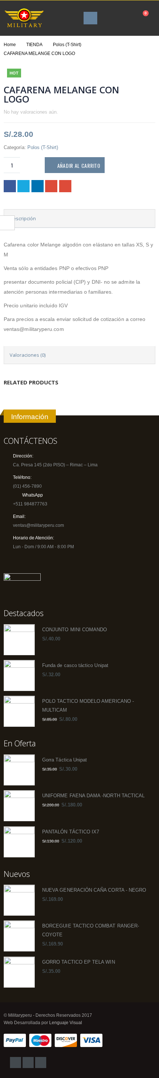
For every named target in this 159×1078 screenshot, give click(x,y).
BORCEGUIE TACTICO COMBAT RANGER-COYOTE (90, 930)
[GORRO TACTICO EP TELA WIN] (19, 972)
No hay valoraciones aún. (31, 112)
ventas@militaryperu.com (38, 525)
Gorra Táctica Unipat (64, 760)
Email (65, 186)
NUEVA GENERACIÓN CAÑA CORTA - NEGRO (94, 890)
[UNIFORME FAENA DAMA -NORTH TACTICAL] (19, 805)
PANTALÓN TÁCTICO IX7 (70, 832)
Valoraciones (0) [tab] (27, 355)
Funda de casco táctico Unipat (75, 665)
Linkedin (40, 1062)
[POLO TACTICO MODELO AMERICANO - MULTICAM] (19, 711)
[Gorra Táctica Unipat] (19, 769)
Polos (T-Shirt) (42, 147)
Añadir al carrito (79, 165)
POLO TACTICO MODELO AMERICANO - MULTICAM (88, 706)
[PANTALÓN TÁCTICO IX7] (19, 841)
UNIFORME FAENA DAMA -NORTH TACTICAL (93, 795)
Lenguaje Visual (65, 1022)
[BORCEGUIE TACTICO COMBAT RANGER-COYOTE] (19, 935)
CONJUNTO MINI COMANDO (74, 629)
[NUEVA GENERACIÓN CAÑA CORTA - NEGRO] (19, 900)
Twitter (23, 186)
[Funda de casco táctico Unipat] (19, 675)
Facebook (10, 186)
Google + (51, 186)
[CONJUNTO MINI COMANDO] (19, 639)
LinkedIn (37, 186)
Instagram (28, 1062)
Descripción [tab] (23, 218)
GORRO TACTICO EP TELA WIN (78, 962)
